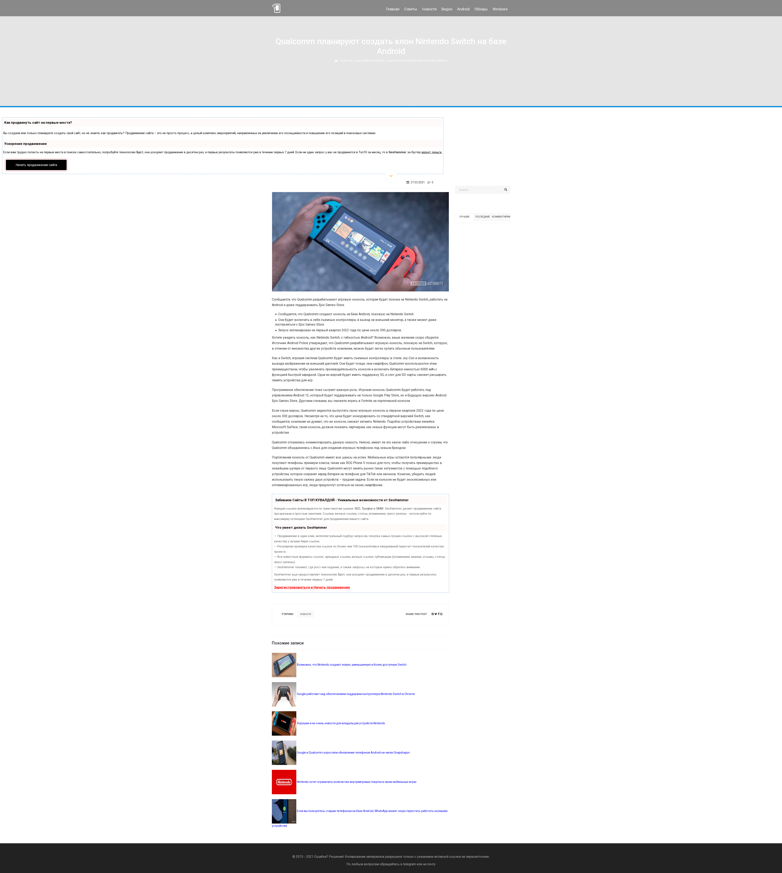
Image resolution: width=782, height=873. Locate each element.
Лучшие (464, 216)
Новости (429, 9)
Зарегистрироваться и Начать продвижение (312, 587)
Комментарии (501, 216)
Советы (410, 9)
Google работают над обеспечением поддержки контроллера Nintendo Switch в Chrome (355, 694)
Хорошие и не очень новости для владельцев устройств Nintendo (340, 723)
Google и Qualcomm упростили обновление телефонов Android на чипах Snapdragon (353, 752)
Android (463, 9)
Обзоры (481, 9)
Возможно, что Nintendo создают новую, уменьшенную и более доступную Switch (351, 664)
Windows (500, 9)
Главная (392, 9)
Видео (447, 9)
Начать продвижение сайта (36, 165)
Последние (482, 216)
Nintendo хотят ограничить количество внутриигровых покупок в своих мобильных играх (356, 781)
